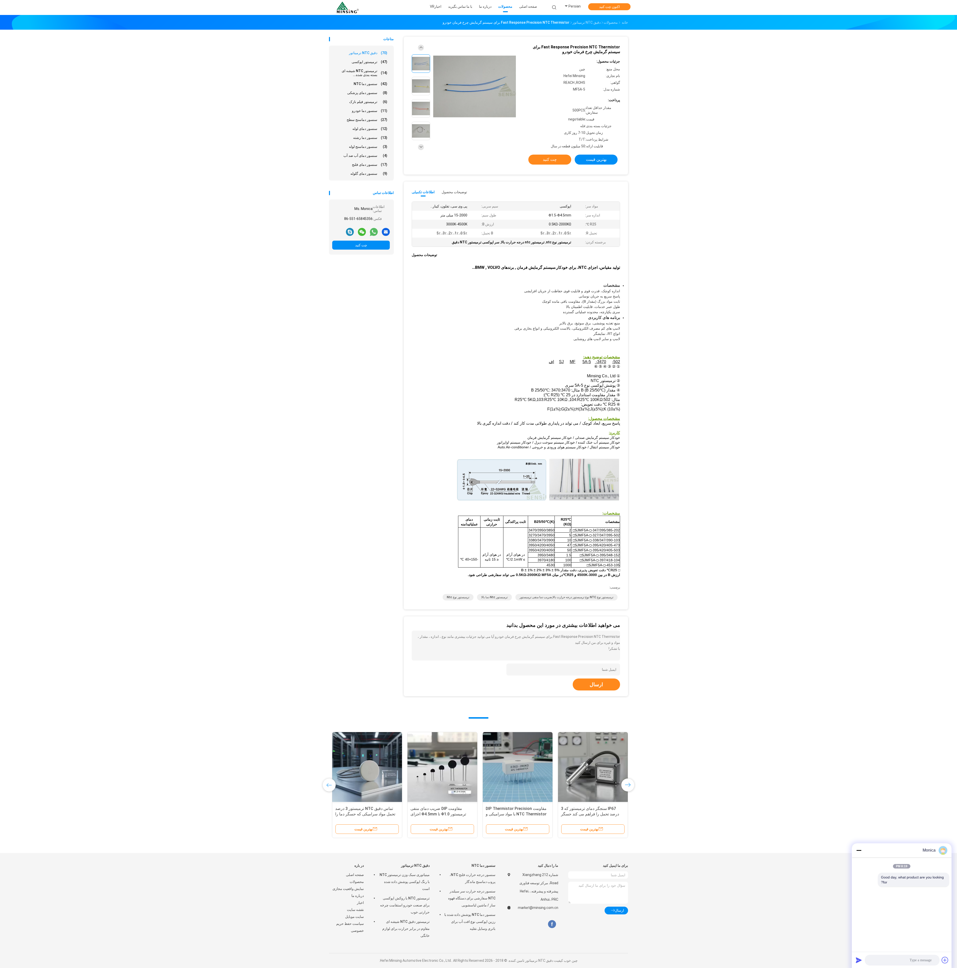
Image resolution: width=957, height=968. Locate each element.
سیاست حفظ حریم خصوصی (350, 927)
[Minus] (859, 850)
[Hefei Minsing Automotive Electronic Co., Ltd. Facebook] (552, 924)
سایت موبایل (354, 917)
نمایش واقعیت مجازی (348, 889)
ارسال (596, 684)
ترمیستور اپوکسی (369, 62)
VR (432, 6)
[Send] (859, 960)
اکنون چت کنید (609, 7)
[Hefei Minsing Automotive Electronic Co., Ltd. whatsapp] (374, 232)
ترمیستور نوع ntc (458, 597)
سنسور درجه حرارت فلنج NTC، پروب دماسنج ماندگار (472, 878)
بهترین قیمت (596, 159)
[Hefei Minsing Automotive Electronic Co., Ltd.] (348, 7)
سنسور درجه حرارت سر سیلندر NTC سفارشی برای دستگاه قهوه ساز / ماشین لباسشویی (471, 898)
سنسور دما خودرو (369, 111)
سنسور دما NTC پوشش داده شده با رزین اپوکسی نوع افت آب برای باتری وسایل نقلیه (469, 922)
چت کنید (361, 245)
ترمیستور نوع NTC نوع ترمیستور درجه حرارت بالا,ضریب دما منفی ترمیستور (566, 597)
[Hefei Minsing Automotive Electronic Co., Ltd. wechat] (362, 232)
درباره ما (357, 896)
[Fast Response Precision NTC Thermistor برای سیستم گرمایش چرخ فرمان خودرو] (474, 87)
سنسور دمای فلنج (369, 165)
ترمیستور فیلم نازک (368, 102)
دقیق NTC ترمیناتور (368, 53)
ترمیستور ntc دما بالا (494, 597)
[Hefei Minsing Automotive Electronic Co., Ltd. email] (386, 232)
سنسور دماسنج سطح (367, 120)
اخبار (360, 903)
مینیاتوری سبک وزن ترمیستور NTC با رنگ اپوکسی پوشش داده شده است (405, 882)
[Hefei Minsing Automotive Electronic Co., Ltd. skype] (350, 232)
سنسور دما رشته (370, 138)
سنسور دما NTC (370, 84)
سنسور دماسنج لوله (368, 147)
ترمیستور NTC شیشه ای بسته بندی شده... (364, 73)
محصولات (357, 882)
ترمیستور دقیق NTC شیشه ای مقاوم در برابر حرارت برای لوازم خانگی (406, 929)
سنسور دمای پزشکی (367, 93)
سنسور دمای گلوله (368, 174)
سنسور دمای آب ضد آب (365, 156)
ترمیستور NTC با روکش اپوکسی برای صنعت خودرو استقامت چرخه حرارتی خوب (405, 905)
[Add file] (945, 960)
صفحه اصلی (355, 875)
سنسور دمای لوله (369, 129)
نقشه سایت (355, 910)
